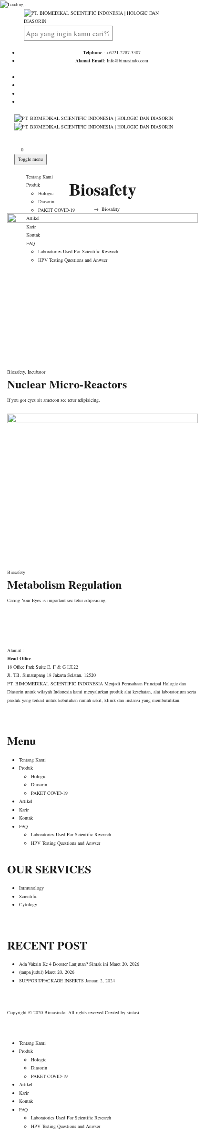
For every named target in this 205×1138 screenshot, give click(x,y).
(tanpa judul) (31, 972)
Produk (33, 184)
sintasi (133, 1012)
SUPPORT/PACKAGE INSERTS (51, 980)
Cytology (28, 904)
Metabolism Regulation (64, 584)
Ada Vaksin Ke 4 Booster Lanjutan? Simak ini (63, 963)
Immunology (31, 887)
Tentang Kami (39, 176)
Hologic (45, 193)
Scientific (28, 896)
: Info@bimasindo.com (111, 60)
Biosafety (16, 371)
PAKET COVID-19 (56, 210)
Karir (24, 809)
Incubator (36, 371)
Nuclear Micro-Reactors (67, 384)
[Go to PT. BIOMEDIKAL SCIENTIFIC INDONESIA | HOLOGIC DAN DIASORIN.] (88, 209)
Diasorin (46, 201)
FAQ (23, 826)
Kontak (26, 817)
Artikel (25, 801)
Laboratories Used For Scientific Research (71, 834)
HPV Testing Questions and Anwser (65, 843)
